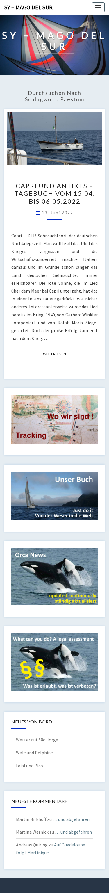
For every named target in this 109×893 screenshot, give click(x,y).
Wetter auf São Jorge (37, 740)
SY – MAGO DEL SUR (28, 7)
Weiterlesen (56, 354)
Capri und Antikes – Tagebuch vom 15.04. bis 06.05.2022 (54, 193)
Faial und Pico (29, 766)
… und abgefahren (71, 819)
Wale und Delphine (34, 752)
